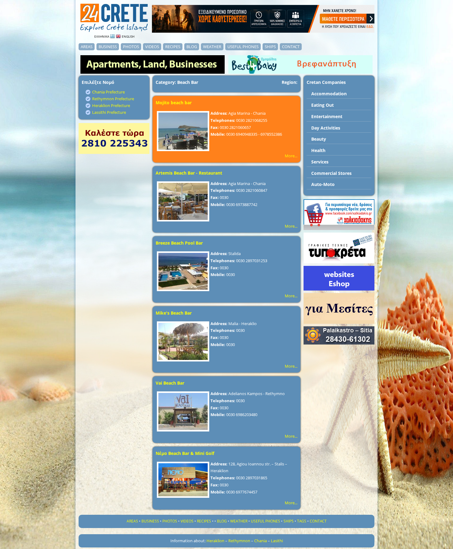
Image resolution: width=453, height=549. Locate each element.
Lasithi (277, 540)
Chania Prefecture (108, 92)
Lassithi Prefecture (109, 112)
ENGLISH (127, 36)
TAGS (301, 521)
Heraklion (215, 540)
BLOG (191, 46)
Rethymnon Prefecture (113, 98)
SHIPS (270, 46)
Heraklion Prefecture (111, 105)
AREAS (86, 46)
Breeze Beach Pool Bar (179, 243)
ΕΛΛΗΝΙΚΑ (102, 36)
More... (291, 156)
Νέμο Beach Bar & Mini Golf (185, 453)
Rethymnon (239, 540)
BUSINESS (108, 46)
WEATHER (212, 46)
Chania (260, 540)
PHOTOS (131, 46)
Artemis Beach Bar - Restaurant (189, 173)
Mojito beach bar (174, 102)
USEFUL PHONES (243, 46)
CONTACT (291, 46)
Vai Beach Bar (170, 383)
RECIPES (172, 46)
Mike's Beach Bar (174, 313)
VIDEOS (152, 46)
